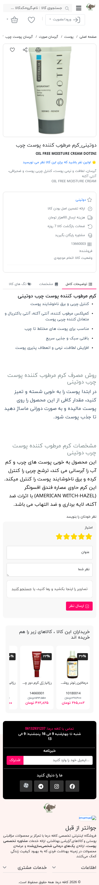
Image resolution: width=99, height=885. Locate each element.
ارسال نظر (77, 605)
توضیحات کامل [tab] (77, 284)
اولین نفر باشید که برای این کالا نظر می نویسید (57, 162)
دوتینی (81, 200)
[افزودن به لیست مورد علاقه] (12, 49)
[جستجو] (67, 8)
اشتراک (15, 760)
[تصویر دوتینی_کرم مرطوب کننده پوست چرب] (49, 90)
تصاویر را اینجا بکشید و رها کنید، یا (50, 589)
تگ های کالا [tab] (18, 284)
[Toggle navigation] (78, 8)
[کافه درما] (90, 6)
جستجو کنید (22, 589)
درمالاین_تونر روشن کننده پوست (64, 683)
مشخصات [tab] (46, 284)
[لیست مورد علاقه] (31, 20)
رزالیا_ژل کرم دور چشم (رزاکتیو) (29, 683)
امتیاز (89, 527)
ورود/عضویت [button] (62, 19)
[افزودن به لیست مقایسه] (38, 49)
